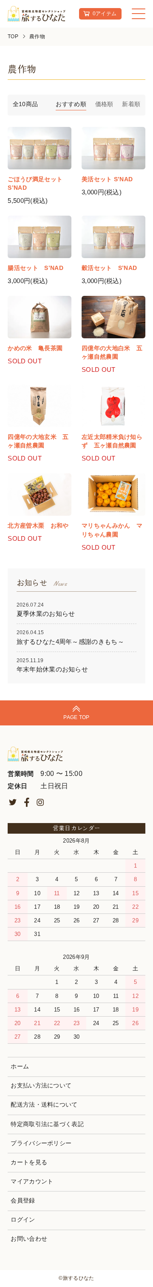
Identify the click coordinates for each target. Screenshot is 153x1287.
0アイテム (105, 14)
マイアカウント (32, 1181)
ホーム (20, 1066)
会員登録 (23, 1200)
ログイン (23, 1220)
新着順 (131, 104)
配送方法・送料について (44, 1105)
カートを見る (29, 1162)
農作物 (37, 36)
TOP (13, 36)
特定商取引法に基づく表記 (47, 1124)
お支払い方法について (41, 1085)
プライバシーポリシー (41, 1143)
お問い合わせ (29, 1239)
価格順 (104, 104)
